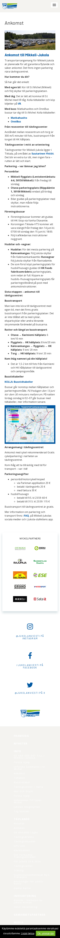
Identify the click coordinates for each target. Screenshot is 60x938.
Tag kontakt (22, 824)
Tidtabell (19, 791)
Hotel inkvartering (25, 920)
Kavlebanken (22, 863)
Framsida (21, 749)
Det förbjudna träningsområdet (25, 869)
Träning (19, 883)
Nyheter (21, 756)
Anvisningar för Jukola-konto (29, 896)
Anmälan (19, 841)
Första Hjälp (22, 775)
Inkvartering (25, 909)
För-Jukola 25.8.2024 (27, 875)
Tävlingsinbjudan (25, 854)
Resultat (19, 837)
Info (17, 764)
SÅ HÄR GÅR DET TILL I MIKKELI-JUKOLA (29, 770)
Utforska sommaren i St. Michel (30, 781)
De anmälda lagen (26, 846)
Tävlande (22, 832)
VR (19, 103)
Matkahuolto (19, 118)
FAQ (26, 515)
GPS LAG (19, 859)
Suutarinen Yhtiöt (43, 153)
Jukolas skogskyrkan (27, 820)
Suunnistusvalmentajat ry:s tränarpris (32, 889)
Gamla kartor (22, 901)
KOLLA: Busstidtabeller (19, 381)
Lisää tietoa (27, 933)
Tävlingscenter (23, 879)
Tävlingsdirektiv (24, 850)
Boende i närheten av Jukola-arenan (28, 914)
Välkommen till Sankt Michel (28, 814)
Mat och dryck (23, 804)
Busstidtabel (22, 795)
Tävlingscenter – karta (28, 800)
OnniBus (16, 121)
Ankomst (19, 786)
